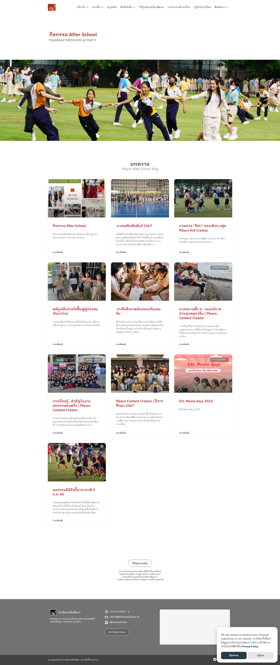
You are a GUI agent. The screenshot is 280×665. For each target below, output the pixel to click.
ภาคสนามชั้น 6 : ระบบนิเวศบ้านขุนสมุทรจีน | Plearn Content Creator (200, 314)
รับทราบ (233, 655)
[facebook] (215, 660)
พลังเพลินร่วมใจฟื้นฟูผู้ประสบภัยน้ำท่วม (75, 311)
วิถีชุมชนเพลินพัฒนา (151, 7)
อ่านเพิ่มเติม (58, 252)
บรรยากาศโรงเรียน (179, 7)
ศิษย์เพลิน (126, 7)
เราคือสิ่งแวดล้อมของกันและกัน (138, 311)
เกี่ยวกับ (81, 7)
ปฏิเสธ (260, 655)
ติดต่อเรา (220, 7)
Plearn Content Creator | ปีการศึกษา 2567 (139, 403)
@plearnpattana (118, 622)
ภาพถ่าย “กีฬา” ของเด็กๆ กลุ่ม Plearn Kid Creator (202, 228)
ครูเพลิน (112, 7)
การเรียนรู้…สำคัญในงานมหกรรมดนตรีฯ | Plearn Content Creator (72, 406)
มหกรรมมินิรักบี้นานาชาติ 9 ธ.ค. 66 (74, 492)
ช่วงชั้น (96, 7)
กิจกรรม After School (69, 226)
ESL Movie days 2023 (196, 401)
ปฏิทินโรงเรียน (202, 7)
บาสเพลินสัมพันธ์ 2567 (134, 226)
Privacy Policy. (250, 647)
